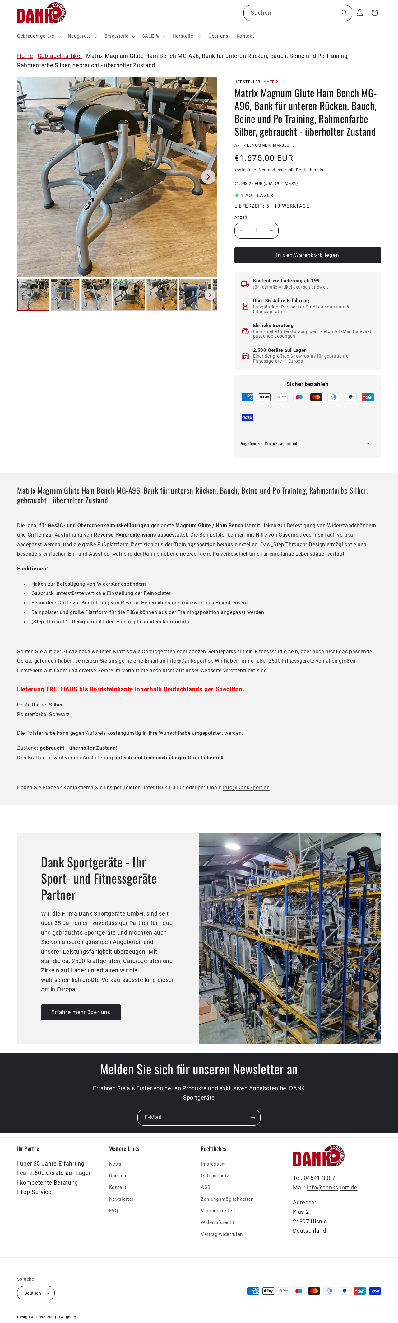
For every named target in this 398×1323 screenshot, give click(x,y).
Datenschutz (215, 1176)
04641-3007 (320, 1178)
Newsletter (121, 1199)
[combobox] (298, 13)
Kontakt (118, 1187)
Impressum (213, 1164)
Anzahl (241, 217)
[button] (38, 36)
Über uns (119, 1176)
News (115, 1164)
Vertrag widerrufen (222, 1234)
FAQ (113, 1211)
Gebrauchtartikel (60, 56)
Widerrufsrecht (217, 1222)
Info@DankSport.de (190, 661)
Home (25, 56)
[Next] (208, 176)
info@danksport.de (332, 1188)
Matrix (271, 82)
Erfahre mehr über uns (80, 1012)
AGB (206, 1187)
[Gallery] (117, 195)
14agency (67, 1317)
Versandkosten (218, 1211)
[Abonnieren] (252, 1118)
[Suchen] (344, 12)
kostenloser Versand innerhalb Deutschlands (278, 169)
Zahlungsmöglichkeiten (227, 1199)
